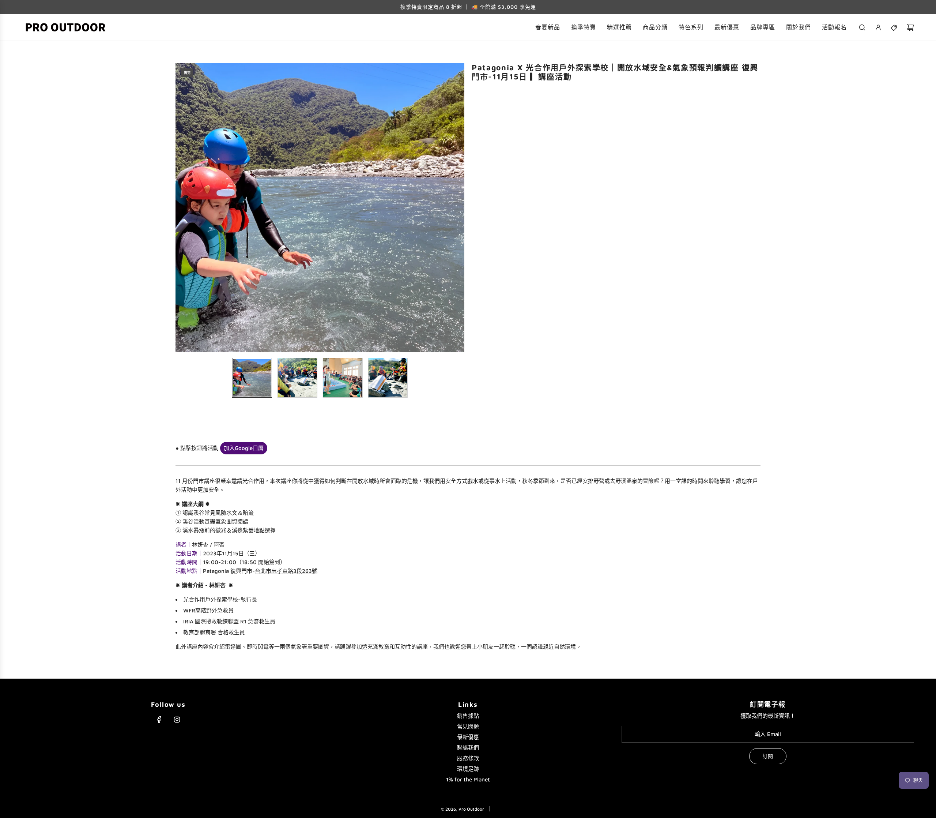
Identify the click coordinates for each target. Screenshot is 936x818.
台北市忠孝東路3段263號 (286, 571)
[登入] (878, 27)
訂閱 (767, 756)
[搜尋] (862, 27)
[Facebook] (159, 720)
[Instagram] (177, 720)
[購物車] (910, 27)
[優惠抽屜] (894, 27)
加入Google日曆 (244, 448)
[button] (181, 207)
